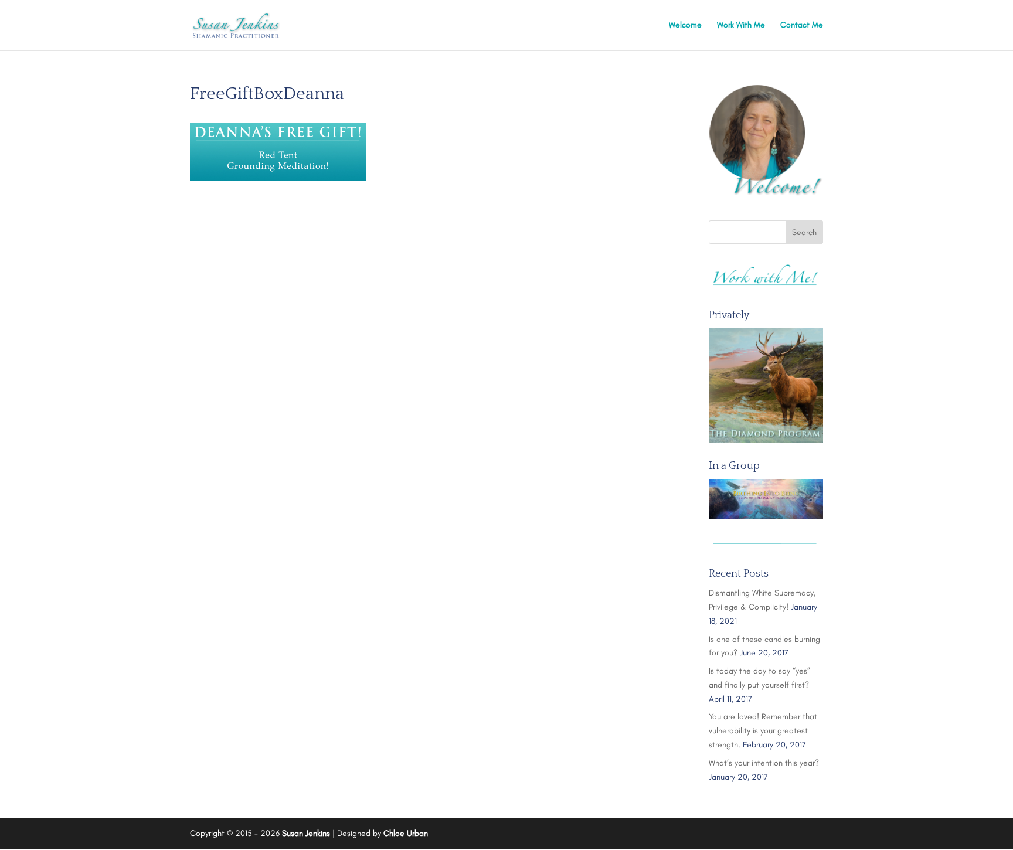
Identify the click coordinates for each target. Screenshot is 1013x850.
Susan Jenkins (306, 833)
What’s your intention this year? (764, 763)
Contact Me (801, 25)
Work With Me (741, 25)
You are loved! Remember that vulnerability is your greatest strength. (763, 731)
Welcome (685, 25)
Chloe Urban (405, 833)
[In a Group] (766, 499)
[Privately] (766, 385)
